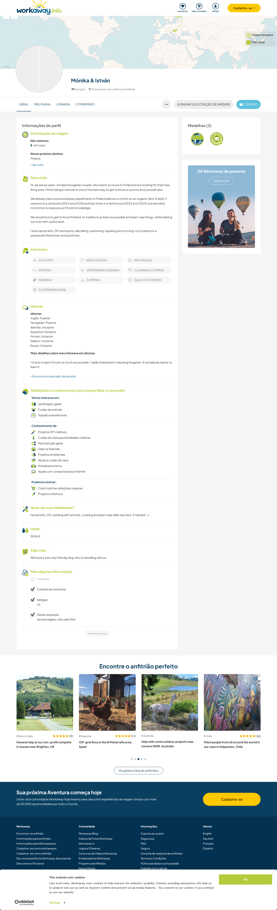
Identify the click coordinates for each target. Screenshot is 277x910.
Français (208, 843)
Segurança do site (97, 633)
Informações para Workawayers (36, 843)
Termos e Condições (153, 858)
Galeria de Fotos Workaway (95, 838)
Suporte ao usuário (152, 833)
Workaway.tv (87, 843)
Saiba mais (221, 181)
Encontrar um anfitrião (30, 833)
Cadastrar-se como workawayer (36, 848)
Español (208, 848)
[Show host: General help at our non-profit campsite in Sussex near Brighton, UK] (44, 702)
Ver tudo (37, 164)
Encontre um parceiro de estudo (53, 376)
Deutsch (208, 838)
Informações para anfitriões (33, 838)
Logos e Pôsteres (89, 848)
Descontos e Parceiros (30, 863)
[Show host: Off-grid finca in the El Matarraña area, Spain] (107, 702)
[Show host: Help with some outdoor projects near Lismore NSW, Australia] (169, 702)
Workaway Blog (88, 833)
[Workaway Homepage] (39, 7)
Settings (54, 902)
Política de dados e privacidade (160, 863)
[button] (132, 759)
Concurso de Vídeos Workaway (98, 853)
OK (245, 879)
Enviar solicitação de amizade (205, 104)
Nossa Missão (87, 868)
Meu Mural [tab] (42, 104)
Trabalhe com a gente (154, 868)
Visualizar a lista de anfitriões (138, 770)
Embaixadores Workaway (94, 858)
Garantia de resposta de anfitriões (162, 853)
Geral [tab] (23, 104)
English (207, 833)
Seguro (145, 848)
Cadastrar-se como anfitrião (33, 853)
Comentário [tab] (85, 104)
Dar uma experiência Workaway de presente (43, 858)
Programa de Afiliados (92, 863)
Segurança (147, 838)
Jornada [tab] (63, 104)
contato (250, 104)
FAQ (143, 843)
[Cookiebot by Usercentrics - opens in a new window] (24, 902)
